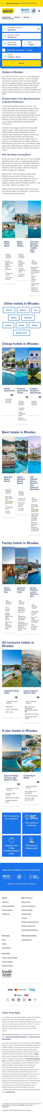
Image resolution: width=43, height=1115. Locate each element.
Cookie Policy (26, 914)
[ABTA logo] (25, 11)
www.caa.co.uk (10, 1091)
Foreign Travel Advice (10, 958)
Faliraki (9, 310)
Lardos (8, 325)
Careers (24, 918)
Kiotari (14, 318)
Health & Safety (7, 965)
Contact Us (6, 914)
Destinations (6, 17)
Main (3, 940)
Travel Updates (7, 961)
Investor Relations (8, 906)
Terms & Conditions (28, 906)
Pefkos (35, 325)
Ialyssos (23, 310)
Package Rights (27, 910)
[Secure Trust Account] (34, 877)
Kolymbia (28, 318)
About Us (5, 902)
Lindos (21, 325)
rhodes (26, 17)
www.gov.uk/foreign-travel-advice (16, 1036)
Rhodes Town (21, 333)
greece (17, 17)
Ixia (35, 310)
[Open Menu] (39, 11)
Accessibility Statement (30, 930)
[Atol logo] (19, 877)
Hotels (4, 944)
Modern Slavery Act (28, 926)
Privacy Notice (7, 910)
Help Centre (26, 902)
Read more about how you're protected (22, 883)
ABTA (36, 1054)
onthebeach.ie (27, 940)
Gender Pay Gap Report (30, 922)
